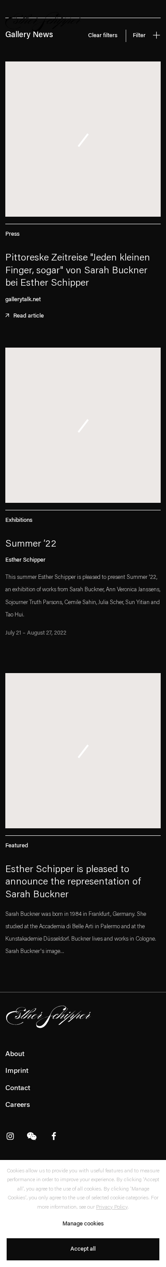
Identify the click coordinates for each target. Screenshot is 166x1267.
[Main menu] (156, 24)
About (14, 1054)
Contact (17, 1088)
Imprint (16, 1071)
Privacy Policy (111, 1207)
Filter (140, 35)
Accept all (83, 1249)
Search (138, 23)
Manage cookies (83, 1224)
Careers (17, 1105)
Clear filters (102, 35)
